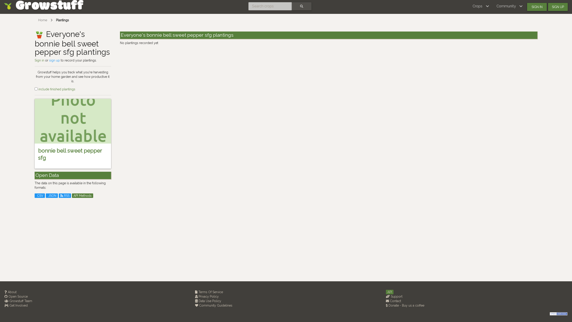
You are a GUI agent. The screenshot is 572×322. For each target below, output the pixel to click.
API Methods (83, 195)
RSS (66, 195)
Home (42, 20)
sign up (54, 60)
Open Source (18, 296)
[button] (481, 6)
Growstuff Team (20, 301)
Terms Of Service (210, 292)
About (12, 292)
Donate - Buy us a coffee (406, 305)
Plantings (62, 20)
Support (396, 296)
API (389, 292)
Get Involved (18, 305)
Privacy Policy (208, 296)
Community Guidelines (215, 305)
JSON (51, 195)
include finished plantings (56, 89)
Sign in (537, 7)
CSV (39, 195)
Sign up (558, 7)
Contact (395, 301)
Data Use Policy (209, 301)
